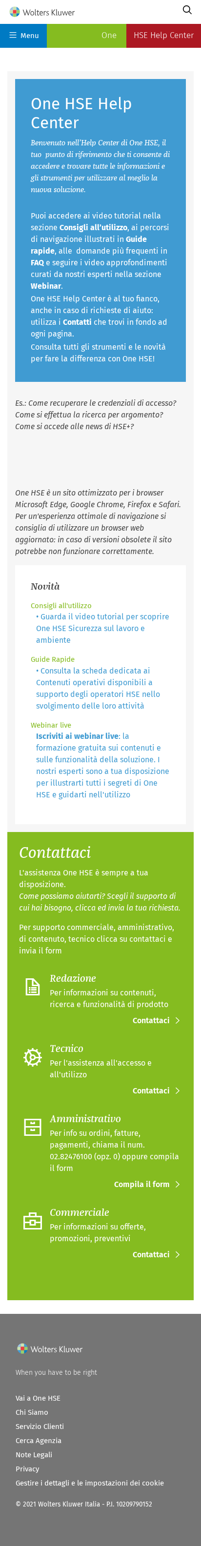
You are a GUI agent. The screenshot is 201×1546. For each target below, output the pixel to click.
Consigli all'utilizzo (61, 605)
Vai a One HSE (38, 1398)
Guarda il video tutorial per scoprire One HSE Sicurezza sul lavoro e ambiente (102, 628)
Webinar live (51, 725)
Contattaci (151, 1020)
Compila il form (142, 1184)
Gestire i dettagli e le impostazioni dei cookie (90, 1483)
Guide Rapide (53, 659)
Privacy (27, 1469)
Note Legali (34, 1454)
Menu (29, 35)
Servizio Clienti (40, 1426)
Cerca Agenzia (38, 1440)
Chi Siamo (32, 1412)
